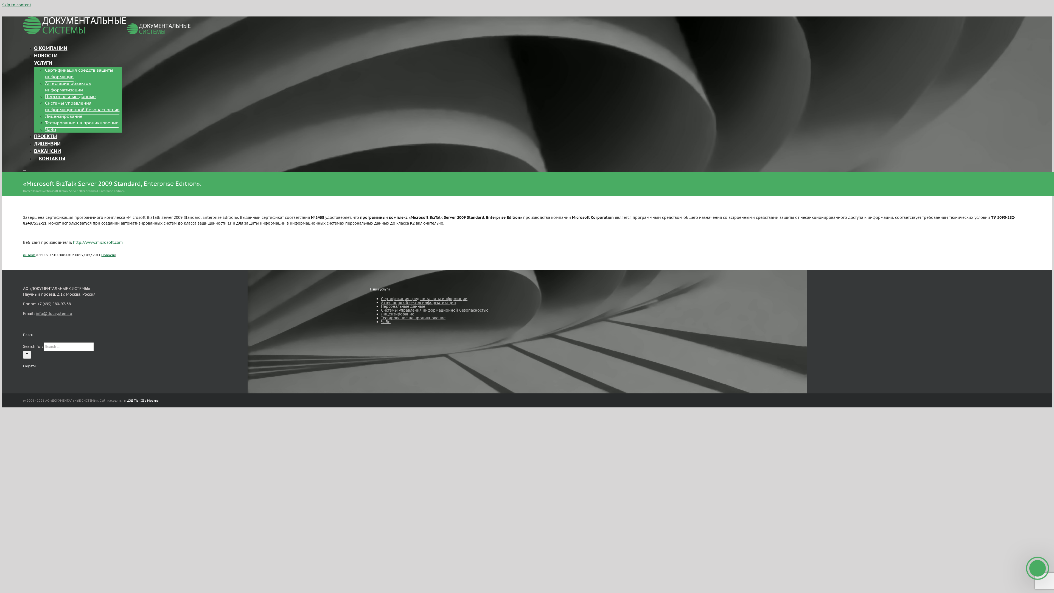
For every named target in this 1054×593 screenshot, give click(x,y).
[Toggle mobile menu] (24, 169)
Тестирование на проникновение (413, 317)
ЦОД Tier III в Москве (143, 400)
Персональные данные (403, 306)
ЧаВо (386, 321)
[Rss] (24, 376)
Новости (108, 255)
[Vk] (39, 376)
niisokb (29, 255)
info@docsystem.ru (54, 313)
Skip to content (16, 4)
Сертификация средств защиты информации (424, 298)
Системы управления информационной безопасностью (435, 310)
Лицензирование (397, 314)
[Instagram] (32, 376)
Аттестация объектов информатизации (418, 302)
